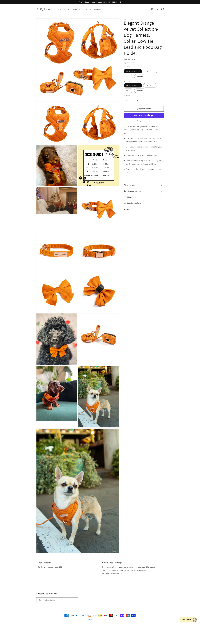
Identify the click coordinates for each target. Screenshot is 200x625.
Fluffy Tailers (96, 619)
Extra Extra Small (133, 71)
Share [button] (128, 209)
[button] (152, 9)
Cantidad (127, 96)
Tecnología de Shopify (106, 619)
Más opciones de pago (144, 121)
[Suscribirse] (75, 600)
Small (128, 76)
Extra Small (150, 71)
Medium (140, 76)
